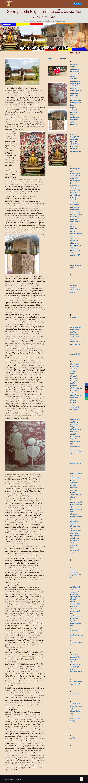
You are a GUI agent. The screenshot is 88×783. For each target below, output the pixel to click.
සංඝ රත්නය (75, 606)
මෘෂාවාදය (74, 397)
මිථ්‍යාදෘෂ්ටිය (75, 409)
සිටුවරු (73, 599)
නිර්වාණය (74, 422)
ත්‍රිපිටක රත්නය (76, 657)
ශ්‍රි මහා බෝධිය (76, 604)
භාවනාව (74, 149)
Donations (77, 4)
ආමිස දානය (75, 117)
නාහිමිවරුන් (75, 419)
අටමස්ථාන (75, 86)
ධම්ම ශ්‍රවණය (75, 195)
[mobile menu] (65, 3)
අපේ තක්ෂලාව (76, 71)
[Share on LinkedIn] (86, 395)
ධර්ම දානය (75, 188)
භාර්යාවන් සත (76, 151)
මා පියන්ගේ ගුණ (76, 388)
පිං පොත (74, 514)
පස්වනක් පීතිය (76, 478)
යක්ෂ (73, 738)
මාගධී (73, 373)
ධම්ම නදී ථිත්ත (76, 190)
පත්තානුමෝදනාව (76, 502)
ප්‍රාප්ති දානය (75, 538)
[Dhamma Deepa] (9, 4)
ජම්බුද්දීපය (74, 317)
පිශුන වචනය (75, 533)
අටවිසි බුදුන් (75, 88)
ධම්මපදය (74, 192)
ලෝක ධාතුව (75, 354)
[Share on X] (86, 388)
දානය (73, 231)
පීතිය (73, 543)
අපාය (73, 66)
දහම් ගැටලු (75, 217)
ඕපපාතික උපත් (76, 463)
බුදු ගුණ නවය (76, 137)
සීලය (73, 601)
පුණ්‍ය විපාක (75, 535)
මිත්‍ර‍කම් (73, 402)
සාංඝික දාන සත (76, 616)
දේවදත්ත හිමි (75, 255)
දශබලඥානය (75, 209)
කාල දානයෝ (75, 344)
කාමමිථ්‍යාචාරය (76, 341)
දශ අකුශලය (75, 207)
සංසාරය (74, 609)
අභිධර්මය (74, 64)
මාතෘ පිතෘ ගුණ (76, 395)
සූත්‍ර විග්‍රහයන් (75, 597)
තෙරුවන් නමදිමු (76, 664)
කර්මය (73, 332)
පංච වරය (74, 487)
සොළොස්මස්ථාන (76, 630)
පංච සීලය (74, 485)
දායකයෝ (74, 241)
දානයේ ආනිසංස (76, 233)
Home (25, 21)
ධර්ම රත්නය (75, 173)
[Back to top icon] (81, 779)
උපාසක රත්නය (76, 681)
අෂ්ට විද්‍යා (74, 95)
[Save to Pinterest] (86, 391)
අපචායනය (75, 69)
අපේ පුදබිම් (75, 74)
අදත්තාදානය (75, 81)
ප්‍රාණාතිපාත (75, 540)
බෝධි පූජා (74, 146)
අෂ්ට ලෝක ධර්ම (77, 91)
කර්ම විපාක (75, 329)
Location (62, 58)
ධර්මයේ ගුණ (75, 176)
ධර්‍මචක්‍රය (74, 197)
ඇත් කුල (74, 124)
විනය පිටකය (75, 694)
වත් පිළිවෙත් (75, 704)
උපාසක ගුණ (75, 684)
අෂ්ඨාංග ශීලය (75, 98)
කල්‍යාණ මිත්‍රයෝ (76, 327)
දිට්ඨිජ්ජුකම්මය (76, 245)
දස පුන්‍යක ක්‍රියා (76, 214)
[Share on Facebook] (86, 384)
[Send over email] (86, 398)
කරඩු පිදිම (74, 334)
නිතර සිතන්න (76, 429)
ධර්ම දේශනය (75, 185)
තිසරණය (74, 655)
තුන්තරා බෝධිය (76, 671)
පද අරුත (74, 490)
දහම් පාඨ (74, 219)
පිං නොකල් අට (76, 531)
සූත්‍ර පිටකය (75, 594)
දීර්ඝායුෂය (74, 248)
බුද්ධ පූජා (74, 141)
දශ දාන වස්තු (75, 212)
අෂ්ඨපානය (74, 93)
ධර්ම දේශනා (75, 178)
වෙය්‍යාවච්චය (75, 716)
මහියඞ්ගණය (75, 366)
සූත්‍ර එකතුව (75, 592)
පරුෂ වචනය (75, 492)
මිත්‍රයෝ (73, 400)
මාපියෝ (74, 376)
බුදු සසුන (74, 134)
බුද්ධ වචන (74, 139)
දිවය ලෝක (75, 243)
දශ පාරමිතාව (75, 204)
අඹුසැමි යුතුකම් (76, 83)
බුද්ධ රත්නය (75, 144)
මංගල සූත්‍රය (75, 364)
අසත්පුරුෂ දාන (76, 100)
